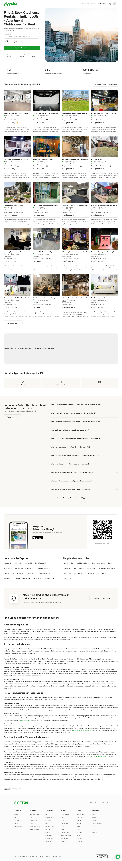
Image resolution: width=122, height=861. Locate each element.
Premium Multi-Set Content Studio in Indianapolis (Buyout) (17, 298)
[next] (28, 100)
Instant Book (101, 84)
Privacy (48, 856)
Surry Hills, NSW (44, 573)
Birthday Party (49, 826)
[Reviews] (107, 802)
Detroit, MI (18, 563)
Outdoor (94, 817)
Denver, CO (28, 563)
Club (62, 826)
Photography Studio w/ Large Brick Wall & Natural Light (75, 159)
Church (109, 563)
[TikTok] (99, 802)
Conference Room (97, 823)
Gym (93, 563)
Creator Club (18, 826)
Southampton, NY (42, 568)
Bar (72, 563)
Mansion (65, 563)
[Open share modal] (24, 92)
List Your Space (102, 4)
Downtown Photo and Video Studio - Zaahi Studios (75, 206)
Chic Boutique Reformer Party (44, 298)
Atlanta (79, 820)
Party (75, 568)
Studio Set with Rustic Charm (44, 159)
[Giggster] (11, 4)
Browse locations (87, 4)
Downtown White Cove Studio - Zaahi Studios (46, 113)
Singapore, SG (31, 573)
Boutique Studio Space (99, 298)
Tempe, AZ (20, 573)
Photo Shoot (49, 817)
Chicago (79, 823)
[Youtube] (103, 802)
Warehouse (64, 838)
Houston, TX (29, 568)
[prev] (6, 100)
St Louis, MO (8, 568)
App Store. (107, 543)
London (79, 829)
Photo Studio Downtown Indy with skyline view (17, 113)
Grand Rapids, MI (40, 563)
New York (79, 817)
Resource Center (35, 826)
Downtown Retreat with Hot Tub (16, 206)
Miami (78, 826)
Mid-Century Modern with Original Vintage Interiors (75, 113)
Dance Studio (67, 578)
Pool (62, 820)
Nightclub (91, 573)
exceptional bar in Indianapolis (82, 730)
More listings (12, 323)
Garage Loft (67, 573)
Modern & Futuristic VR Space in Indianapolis (46, 252)
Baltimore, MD (9, 573)
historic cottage (25, 720)
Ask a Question (12, 417)
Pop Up (81, 568)
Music (93, 814)
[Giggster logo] (21, 802)
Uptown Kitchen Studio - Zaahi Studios (17, 159)
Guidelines (33, 823)
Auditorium (101, 563)
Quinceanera (91, 568)
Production (66, 568)
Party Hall (95, 829)
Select (16, 823)
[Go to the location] (17, 100)
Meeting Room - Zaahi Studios (15, 252)
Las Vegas (80, 838)
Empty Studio (101, 573)
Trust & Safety (34, 829)
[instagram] (95, 802)
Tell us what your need (101, 598)
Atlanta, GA (8, 563)
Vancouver (80, 832)
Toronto (79, 835)
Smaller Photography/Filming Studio (104, 252)
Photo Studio (65, 814)
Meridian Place (96, 159)
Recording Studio (79, 573)
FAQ (31, 817)
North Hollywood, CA (23, 578)
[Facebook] (91, 802)
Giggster (7, 789)
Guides (16, 820)
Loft (93, 826)
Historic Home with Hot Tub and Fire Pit (104, 206)
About (16, 814)
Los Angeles (80, 814)
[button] (118, 857)
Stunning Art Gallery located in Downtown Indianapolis (75, 252)
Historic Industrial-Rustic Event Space (75, 298)
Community (33, 820)
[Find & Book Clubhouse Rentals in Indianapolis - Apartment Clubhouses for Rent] (61, 348)
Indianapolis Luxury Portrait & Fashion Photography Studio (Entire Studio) (104, 113)
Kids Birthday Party (82, 563)
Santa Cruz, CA (49, 578)
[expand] (117, 447)
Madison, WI (37, 578)
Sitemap (54, 856)
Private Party (49, 835)
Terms (41, 856)
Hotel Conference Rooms (106, 568)
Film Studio (64, 823)
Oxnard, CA (19, 568)
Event (47, 823)
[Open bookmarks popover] (28, 92)
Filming (47, 829)
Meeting (47, 832)
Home (63, 817)
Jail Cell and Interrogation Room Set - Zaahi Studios (46, 206)
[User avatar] (114, 3)
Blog (15, 817)
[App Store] (38, 537)
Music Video (49, 838)
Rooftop (94, 820)
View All (48, 842)
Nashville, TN (8, 578)
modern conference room (99, 756)
